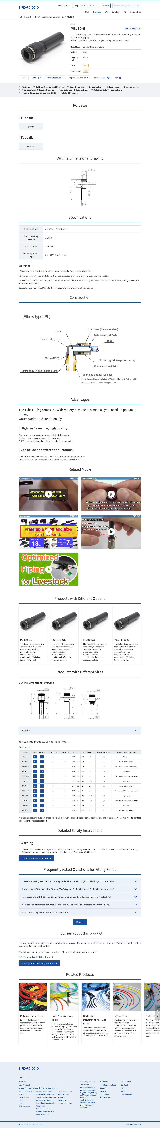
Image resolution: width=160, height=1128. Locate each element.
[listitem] (25, 746)
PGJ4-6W (25, 771)
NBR (86, 71)
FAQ (125, 11)
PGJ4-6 (25, 757)
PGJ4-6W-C (25, 776)
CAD (106, 11)
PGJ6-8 (25, 805)
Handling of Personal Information (31, 1125)
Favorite (105, 5)
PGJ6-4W (25, 796)
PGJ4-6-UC (25, 766)
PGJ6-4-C (25, 786)
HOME (87, 11)
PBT (86, 65)
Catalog (115, 11)
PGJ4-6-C (25, 761)
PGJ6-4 (25, 781)
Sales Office (135, 11)
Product (97, 11)
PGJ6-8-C (25, 810)
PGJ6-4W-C (25, 800)
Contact (94, 5)
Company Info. (80, 5)
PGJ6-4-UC (25, 791)
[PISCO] (29, 7)
